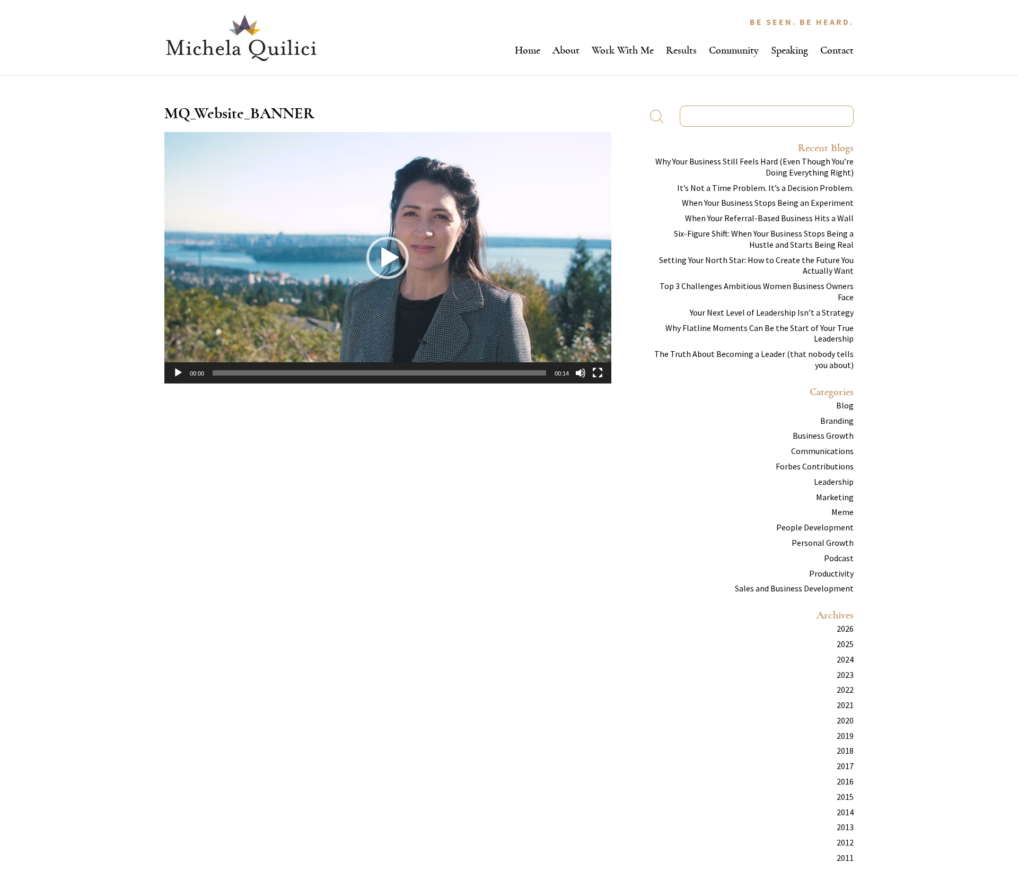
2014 (845, 812)
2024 (845, 659)
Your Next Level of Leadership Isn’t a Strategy (772, 312)
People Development (815, 527)
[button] (387, 258)
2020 (845, 720)
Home (527, 50)
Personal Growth (823, 542)
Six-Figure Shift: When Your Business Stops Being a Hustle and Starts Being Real (764, 239)
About (566, 50)
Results (681, 50)
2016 (845, 781)
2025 (845, 644)
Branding (837, 420)
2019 (845, 735)
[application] (387, 258)
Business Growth (823, 435)
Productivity (831, 573)
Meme (842, 512)
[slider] (379, 373)
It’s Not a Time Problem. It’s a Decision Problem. (765, 187)
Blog (845, 405)
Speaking (789, 50)
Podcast (839, 558)
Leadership (834, 481)
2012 (845, 842)
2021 (845, 705)
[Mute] (580, 373)
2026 (845, 628)
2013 (845, 827)
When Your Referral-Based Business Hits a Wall (769, 218)
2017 (845, 766)
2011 (845, 857)
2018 (845, 750)
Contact (837, 50)
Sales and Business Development (794, 588)
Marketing (835, 497)
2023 (845, 674)
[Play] (178, 373)
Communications (822, 451)
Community (734, 50)
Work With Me (623, 50)
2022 (845, 689)
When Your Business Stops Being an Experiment (768, 202)
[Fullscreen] (597, 373)
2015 (845, 796)
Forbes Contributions (815, 466)
